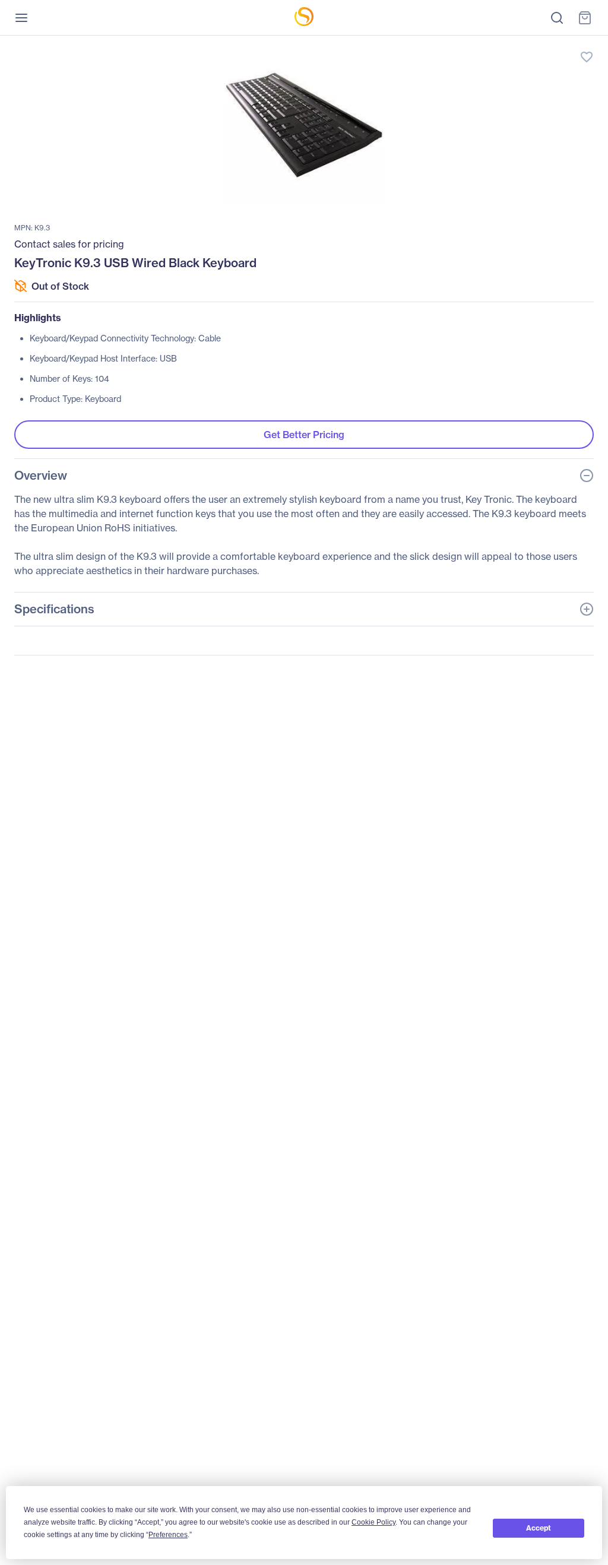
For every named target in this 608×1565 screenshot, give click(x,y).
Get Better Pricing (304, 435)
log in (531, 44)
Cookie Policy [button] (373, 1522)
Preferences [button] (168, 1535)
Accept (538, 1527)
